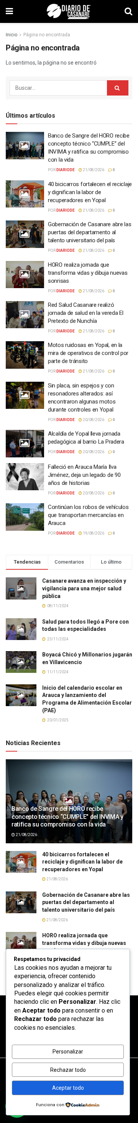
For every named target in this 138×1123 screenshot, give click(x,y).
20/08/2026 (93, 420)
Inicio (11, 34)
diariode (65, 170)
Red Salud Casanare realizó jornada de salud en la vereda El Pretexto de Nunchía (85, 312)
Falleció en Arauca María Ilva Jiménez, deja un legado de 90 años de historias (84, 474)
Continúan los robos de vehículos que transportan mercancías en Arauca (88, 515)
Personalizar (68, 1051)
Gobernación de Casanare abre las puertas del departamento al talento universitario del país (89, 232)
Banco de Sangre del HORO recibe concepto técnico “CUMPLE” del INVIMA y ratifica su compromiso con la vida (67, 816)
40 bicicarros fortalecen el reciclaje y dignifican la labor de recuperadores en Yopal (90, 192)
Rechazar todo (68, 1070)
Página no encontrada (46, 34)
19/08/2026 (93, 533)
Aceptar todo (68, 1088)
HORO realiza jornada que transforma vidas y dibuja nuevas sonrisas (87, 272)
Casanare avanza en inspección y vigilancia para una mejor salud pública (84, 588)
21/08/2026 (93, 170)
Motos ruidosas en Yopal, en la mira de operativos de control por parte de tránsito (88, 353)
